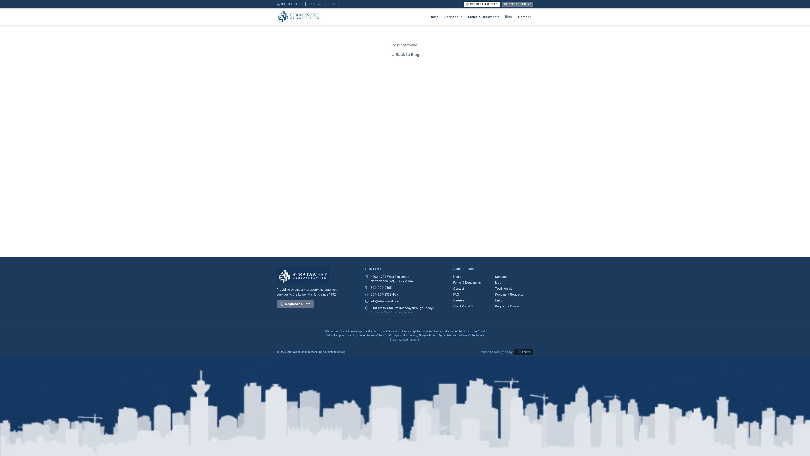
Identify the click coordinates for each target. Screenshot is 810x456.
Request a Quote (297, 304)
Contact (524, 17)
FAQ (456, 294)
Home (434, 17)
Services (451, 17)
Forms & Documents (483, 17)
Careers (458, 300)
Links (498, 300)
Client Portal (461, 306)
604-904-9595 (381, 287)
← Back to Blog (405, 54)
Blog (508, 16)
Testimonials (503, 288)
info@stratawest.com (385, 301)
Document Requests (509, 294)
